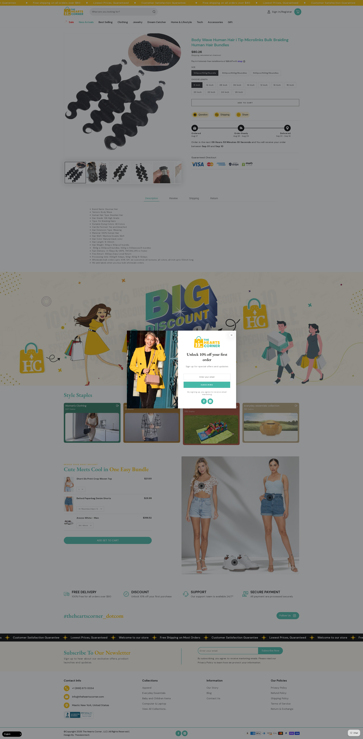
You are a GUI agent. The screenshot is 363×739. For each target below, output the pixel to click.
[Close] (231, 335)
